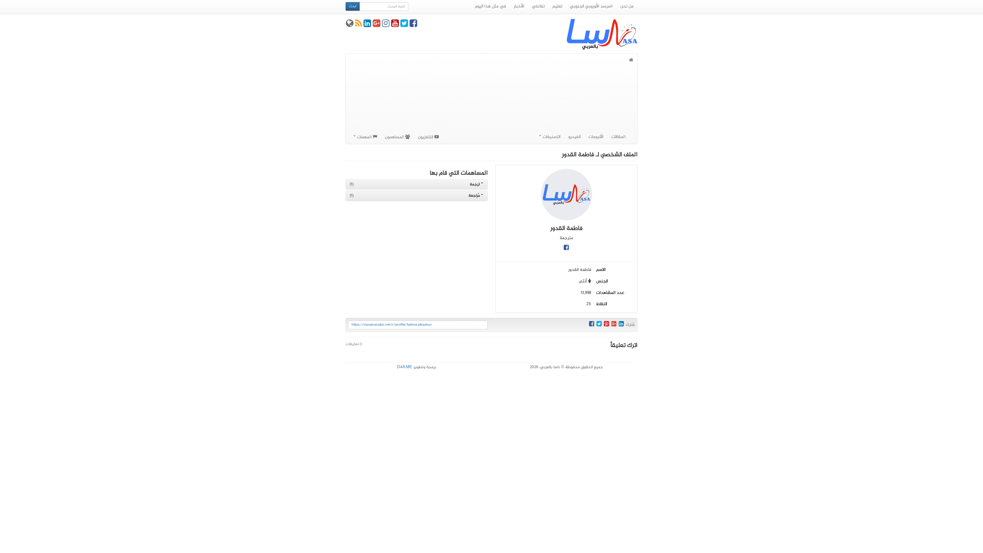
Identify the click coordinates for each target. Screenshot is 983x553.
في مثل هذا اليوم (490, 6)
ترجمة (475, 184)
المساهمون (395, 137)
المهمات (364, 137)
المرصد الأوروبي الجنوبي (591, 6)
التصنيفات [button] (551, 137)
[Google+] (376, 25)
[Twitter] (404, 25)
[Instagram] (386, 25)
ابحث (352, 6)
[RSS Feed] (358, 25)
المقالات (618, 137)
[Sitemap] (350, 25)
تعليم (557, 6)
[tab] (416, 184)
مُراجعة (474, 195)
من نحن (627, 6)
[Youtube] (395, 25)
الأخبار (519, 6)
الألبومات (596, 137)
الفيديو (574, 137)
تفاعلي (538, 6)
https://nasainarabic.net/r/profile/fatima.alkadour (391, 325)
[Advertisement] (491, 102)
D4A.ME (404, 367)
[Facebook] (413, 25)
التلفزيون (426, 137)
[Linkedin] (367, 25)
